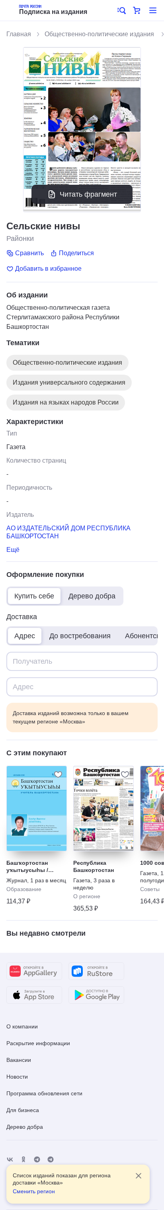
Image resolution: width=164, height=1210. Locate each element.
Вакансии (18, 1060)
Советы (150, 889)
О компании (22, 1026)
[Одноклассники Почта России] (23, 1160)
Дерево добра (24, 1127)
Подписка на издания (53, 11)
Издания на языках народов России (66, 402)
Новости (17, 1076)
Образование (23, 889)
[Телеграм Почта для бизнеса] (50, 1160)
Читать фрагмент (88, 194)
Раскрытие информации (38, 1043)
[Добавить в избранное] (58, 774)
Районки (20, 238)
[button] (121, 10)
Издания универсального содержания (69, 382)
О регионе (86, 896)
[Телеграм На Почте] (37, 1160)
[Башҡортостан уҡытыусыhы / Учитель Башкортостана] (36, 808)
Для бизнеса (22, 1110)
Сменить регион (34, 1191)
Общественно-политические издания (100, 34)
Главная (18, 34)
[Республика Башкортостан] (103, 808)
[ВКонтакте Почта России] (10, 1160)
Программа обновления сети (44, 1093)
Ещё (13, 549)
